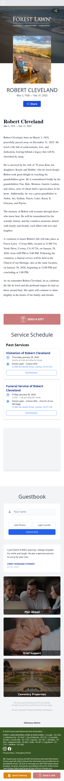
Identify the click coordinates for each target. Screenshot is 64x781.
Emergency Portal (23, 753)
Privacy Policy (23, 705)
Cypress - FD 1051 (38, 740)
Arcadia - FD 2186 (53, 735)
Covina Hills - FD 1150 (20, 740)
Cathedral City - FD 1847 (14, 737)
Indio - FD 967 (35, 742)
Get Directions (31, 372)
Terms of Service (40, 705)
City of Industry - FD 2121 (36, 737)
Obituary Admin (32, 722)
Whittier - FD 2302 (16, 744)
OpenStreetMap (35, 710)
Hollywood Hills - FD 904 (18, 742)
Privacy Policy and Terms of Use (21, 768)
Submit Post (32, 532)
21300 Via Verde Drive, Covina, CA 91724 (32, 366)
